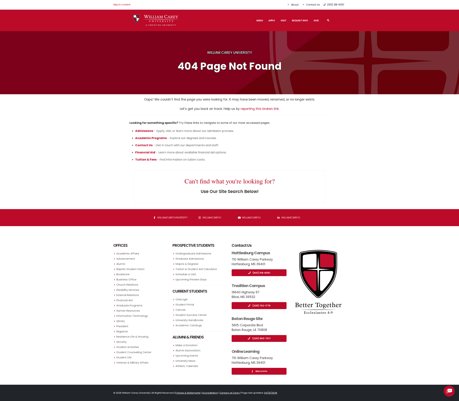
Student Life (124, 357)
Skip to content (121, 4)
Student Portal (185, 304)
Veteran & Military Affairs (132, 362)
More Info (261, 371)
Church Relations (127, 285)
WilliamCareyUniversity (172, 217)
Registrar (122, 331)
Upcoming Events (187, 355)
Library (120, 321)
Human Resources (128, 310)
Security (121, 342)
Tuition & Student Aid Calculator (196, 269)
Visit (284, 20)
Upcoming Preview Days (191, 279)
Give (316, 20)
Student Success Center (191, 315)
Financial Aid (124, 300)
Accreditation (210, 393)
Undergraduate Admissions (193, 253)
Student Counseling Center (133, 352)
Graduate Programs (129, 305)
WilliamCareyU (251, 217)
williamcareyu (211, 217)
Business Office (126, 279)
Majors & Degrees (187, 264)
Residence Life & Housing (132, 336)
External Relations (127, 295)
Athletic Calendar (187, 366)
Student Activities (127, 347)
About (294, 4)
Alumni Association (188, 350)
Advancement (125, 259)
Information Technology (132, 316)
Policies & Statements (187, 393)
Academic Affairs (127, 253)
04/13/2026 (270, 393)
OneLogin (182, 299)
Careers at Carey (229, 393)
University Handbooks (189, 320)
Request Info (300, 20)
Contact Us (312, 4)
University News (185, 361)
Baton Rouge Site (247, 318)
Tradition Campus (248, 285)
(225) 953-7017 (261, 338)
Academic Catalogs (189, 325)
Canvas (181, 310)
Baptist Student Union (130, 269)
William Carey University (229, 52)
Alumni (120, 264)
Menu (259, 20)
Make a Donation (187, 345)
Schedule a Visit (186, 274)
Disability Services (127, 290)
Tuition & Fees (146, 159)
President (122, 326)
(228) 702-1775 (261, 305)
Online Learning (245, 351)
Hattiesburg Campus (251, 253)
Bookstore (123, 274)
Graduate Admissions (190, 259)
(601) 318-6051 (261, 272)
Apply (271, 20)
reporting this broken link (260, 109)
